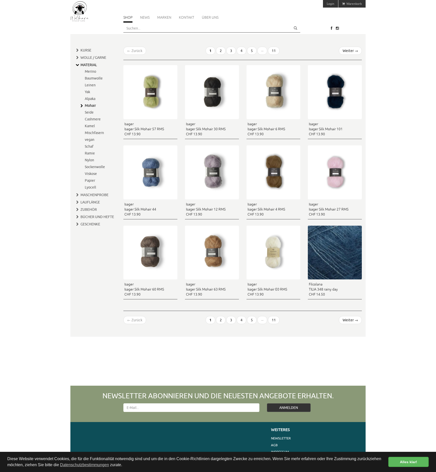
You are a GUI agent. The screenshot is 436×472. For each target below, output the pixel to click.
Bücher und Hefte (97, 217)
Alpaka (90, 99)
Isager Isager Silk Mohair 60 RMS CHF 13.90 (144, 289)
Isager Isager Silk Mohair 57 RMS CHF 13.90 (144, 129)
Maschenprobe (94, 195)
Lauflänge (90, 202)
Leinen (90, 85)
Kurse (85, 50)
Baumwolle (94, 78)
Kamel (90, 126)
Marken (164, 17)
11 (274, 51)
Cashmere (93, 119)
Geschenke (90, 224)
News (145, 17)
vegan (89, 140)
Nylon (89, 160)
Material (88, 65)
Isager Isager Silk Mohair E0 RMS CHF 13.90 (267, 289)
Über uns (210, 17)
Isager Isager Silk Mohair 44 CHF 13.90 (140, 209)
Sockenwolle (95, 167)
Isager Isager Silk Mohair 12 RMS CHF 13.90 (206, 209)
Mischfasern (94, 133)
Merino (90, 71)
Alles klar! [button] (408, 462)
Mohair (90, 105)
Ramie (90, 153)
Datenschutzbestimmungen (84, 465)
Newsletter (281, 438)
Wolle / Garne (93, 58)
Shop (127, 17)
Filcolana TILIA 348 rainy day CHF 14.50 (323, 289)
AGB (274, 445)
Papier (90, 180)
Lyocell (90, 187)
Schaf (89, 146)
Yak (87, 92)
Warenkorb (353, 4)
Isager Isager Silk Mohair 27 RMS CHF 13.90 (328, 209)
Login (330, 4)
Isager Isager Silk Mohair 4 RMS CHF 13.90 (266, 209)
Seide (89, 112)
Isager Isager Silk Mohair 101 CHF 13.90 (326, 129)
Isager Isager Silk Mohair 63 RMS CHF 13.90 (206, 289)
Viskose (91, 174)
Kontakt (186, 17)
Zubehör (88, 209)
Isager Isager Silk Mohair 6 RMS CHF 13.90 (266, 129)
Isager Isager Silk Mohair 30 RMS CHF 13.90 (206, 129)
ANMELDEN (288, 408)
